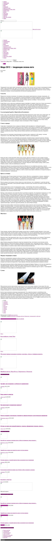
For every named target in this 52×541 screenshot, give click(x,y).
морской (5, 306)
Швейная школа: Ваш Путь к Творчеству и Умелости (16, 371)
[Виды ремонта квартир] (4, 391)
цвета (4, 312)
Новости (5, 16)
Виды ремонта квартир (7, 394)
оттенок (5, 309)
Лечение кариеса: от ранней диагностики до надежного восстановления (17, 460)
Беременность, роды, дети (9, 9)
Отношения (5, 7)
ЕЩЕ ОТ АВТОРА (20, 318)
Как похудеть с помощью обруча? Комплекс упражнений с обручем (24, 316)
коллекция (5, 304)
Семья (4, 18)
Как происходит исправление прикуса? (11, 405)
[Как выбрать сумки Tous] (9, 332)
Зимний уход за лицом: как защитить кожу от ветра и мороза (14, 450)
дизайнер (5, 301)
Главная (5, 1)
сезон (4, 310)
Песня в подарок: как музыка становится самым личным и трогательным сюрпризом (24, 415)
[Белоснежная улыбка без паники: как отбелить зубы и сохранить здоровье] (4, 467)
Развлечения (6, 3)
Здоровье (5, 4)
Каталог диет (6, 10)
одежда (5, 307)
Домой (2, 61)
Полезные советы (5, 418)
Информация (7, 536)
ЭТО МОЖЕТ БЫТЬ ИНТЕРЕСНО (8, 318)
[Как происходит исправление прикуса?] (4, 402)
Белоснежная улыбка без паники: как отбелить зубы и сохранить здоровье (18, 469)
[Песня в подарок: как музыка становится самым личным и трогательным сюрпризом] (4, 412)
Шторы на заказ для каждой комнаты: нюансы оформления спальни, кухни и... (22, 426)
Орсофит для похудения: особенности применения (14, 384)
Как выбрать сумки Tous (8, 336)
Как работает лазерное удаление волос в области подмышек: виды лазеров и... (19, 440)
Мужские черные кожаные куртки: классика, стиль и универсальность (22, 354)
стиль (4, 311)
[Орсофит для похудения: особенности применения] (4, 381)
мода (4, 305)
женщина (5, 303)
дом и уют (3, 397)
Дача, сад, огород (7, 17)
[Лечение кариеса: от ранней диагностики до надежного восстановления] (4, 457)
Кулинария (5, 14)
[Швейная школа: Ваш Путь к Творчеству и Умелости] (9, 367)
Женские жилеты (14, 315)
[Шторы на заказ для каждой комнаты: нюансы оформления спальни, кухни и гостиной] (4, 423)
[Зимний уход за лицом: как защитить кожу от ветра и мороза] (4, 448)
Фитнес (4, 12)
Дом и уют (5, 13)
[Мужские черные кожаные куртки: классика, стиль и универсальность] (9, 350)
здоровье (3, 386)
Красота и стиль (6, 8)
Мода (4, 5)
